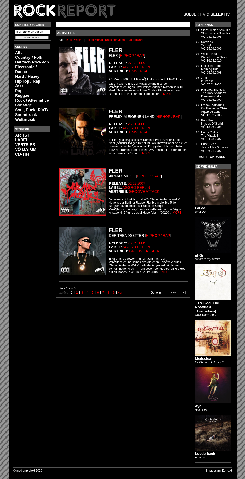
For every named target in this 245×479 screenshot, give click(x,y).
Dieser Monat (94, 40)
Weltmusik (25, 119)
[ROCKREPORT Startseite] (122, 20)
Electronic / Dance (26, 69)
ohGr (199, 255)
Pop (18, 91)
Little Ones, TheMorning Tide (211, 67)
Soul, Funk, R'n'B (31, 110)
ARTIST (22, 135)
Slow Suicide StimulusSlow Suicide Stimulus (215, 31)
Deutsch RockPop (32, 62)
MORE (167, 93)
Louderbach (205, 454)
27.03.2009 (136, 63)
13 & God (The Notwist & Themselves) (207, 307)
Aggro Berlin (136, 67)
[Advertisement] (28, 233)
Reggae (22, 95)
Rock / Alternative (32, 100)
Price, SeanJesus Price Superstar (215, 145)
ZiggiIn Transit (207, 79)
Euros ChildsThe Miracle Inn (211, 134)
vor (120, 292)
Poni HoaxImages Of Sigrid (212, 122)
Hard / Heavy (27, 76)
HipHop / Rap (27, 81)
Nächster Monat (115, 40)
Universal (139, 71)
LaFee (200, 208)
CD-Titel (23, 154)
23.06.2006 (136, 243)
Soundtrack (26, 114)
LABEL (21, 140)
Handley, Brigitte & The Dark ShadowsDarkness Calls (213, 93)
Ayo (198, 406)
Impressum (213, 470)
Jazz (19, 86)
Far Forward (136, 40)
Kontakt (227, 470)
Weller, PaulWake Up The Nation (214, 55)
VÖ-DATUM (25, 149)
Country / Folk (28, 57)
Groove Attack (144, 191)
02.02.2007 (136, 183)
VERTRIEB (25, 144)
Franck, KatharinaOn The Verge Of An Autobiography (214, 108)
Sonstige (23, 105)
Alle (18, 52)
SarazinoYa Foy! (207, 43)
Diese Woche (75, 40)
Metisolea (203, 359)
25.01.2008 (136, 124)
